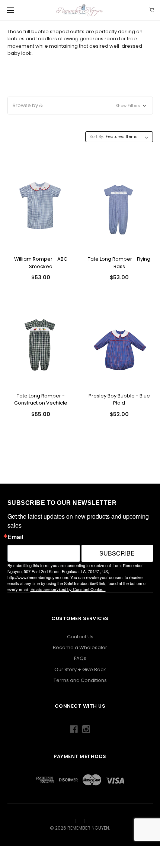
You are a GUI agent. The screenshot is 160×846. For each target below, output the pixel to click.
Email (15, 537)
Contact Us (80, 636)
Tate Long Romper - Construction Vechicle (40, 399)
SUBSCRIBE (117, 553)
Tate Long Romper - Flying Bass (119, 262)
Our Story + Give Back (80, 669)
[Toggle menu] (10, 10)
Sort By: (96, 136)
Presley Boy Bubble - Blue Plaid (119, 399)
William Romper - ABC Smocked (40, 262)
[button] (80, 105)
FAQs (80, 658)
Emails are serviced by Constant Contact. (68, 589)
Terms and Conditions (80, 680)
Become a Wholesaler (80, 647)
